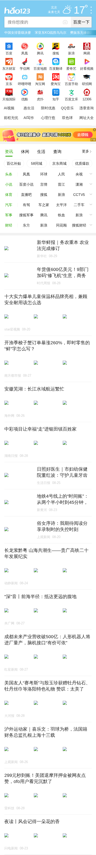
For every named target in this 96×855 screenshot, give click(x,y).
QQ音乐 (67, 108)
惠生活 (29, 108)
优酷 (24, 99)
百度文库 (71, 99)
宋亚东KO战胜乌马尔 (50, 32)
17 (79, 10)
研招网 (87, 84)
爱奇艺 (71, 68)
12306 (86, 99)
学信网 (25, 68)
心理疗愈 (48, 118)
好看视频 (86, 68)
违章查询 (86, 108)
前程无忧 (11, 118)
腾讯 (40, 53)
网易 (86, 53)
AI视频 (9, 108)
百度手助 (71, 84)
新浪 (71, 53)
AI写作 (29, 118)
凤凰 (24, 53)
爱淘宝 (56, 84)
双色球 (67, 118)
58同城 (36, 163)
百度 (9, 53)
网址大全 (86, 118)
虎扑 (40, 99)
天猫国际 (9, 99)
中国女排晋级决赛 (17, 32)
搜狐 (55, 53)
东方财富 (9, 68)
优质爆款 (82, 163)
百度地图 (40, 68)
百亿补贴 (14, 163)
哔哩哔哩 (24, 84)
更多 (85, 151)
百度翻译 (55, 68)
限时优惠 (48, 108)
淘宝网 (40, 84)
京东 (9, 84)
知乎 (55, 99)
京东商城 (59, 163)
